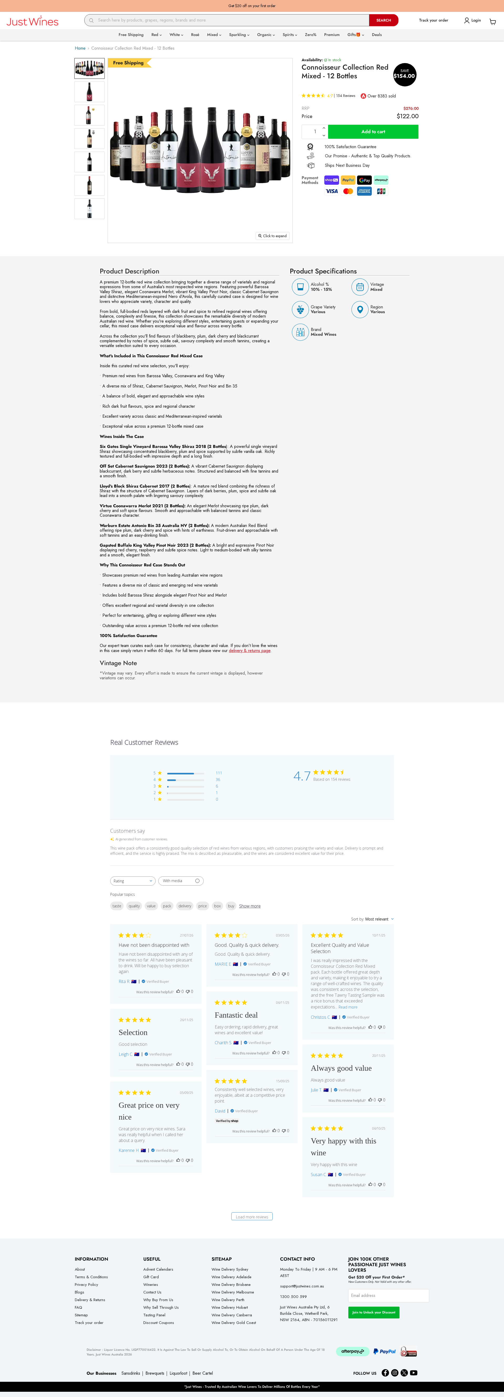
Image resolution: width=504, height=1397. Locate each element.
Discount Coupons (158, 1323)
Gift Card (151, 1277)
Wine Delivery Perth (228, 1300)
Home (80, 48)
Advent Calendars (158, 1269)
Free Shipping (131, 35)
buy (231, 905)
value (151, 905)
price (202, 905)
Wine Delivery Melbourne (233, 1292)
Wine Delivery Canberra (232, 1315)
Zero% (310, 35)
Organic (265, 35)
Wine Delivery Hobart (230, 1307)
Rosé (195, 35)
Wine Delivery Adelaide (231, 1277)
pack (167, 905)
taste (117, 905)
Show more (250, 906)
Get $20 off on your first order (252, 6)
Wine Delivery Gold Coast (234, 1323)
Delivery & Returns (90, 1300)
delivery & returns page (249, 651)
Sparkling (238, 35)
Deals (377, 35)
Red (155, 35)
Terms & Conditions (91, 1277)
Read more (348, 1007)
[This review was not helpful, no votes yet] (188, 991)
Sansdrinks (131, 1373)
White (175, 35)
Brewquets (154, 1373)
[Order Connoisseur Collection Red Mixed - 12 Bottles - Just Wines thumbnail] (89, 68)
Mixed (213, 35)
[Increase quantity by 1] (324, 128)
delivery (184, 905)
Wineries (150, 1284)
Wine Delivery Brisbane (231, 1284)
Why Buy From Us (158, 1300)
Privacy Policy (86, 1284)
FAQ (78, 1307)
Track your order (89, 1323)
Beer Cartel (202, 1373)
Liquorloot (178, 1373)
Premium (332, 35)
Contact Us (152, 1292)
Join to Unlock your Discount (374, 1312)
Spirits (289, 35)
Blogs (79, 1292)
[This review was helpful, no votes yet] (178, 991)
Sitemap (81, 1315)
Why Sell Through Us (161, 1307)
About (80, 1269)
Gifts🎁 (355, 35)
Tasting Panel (154, 1315)
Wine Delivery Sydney (230, 1269)
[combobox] (226, 20)
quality (134, 905)
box (217, 905)
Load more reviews (252, 1216)
